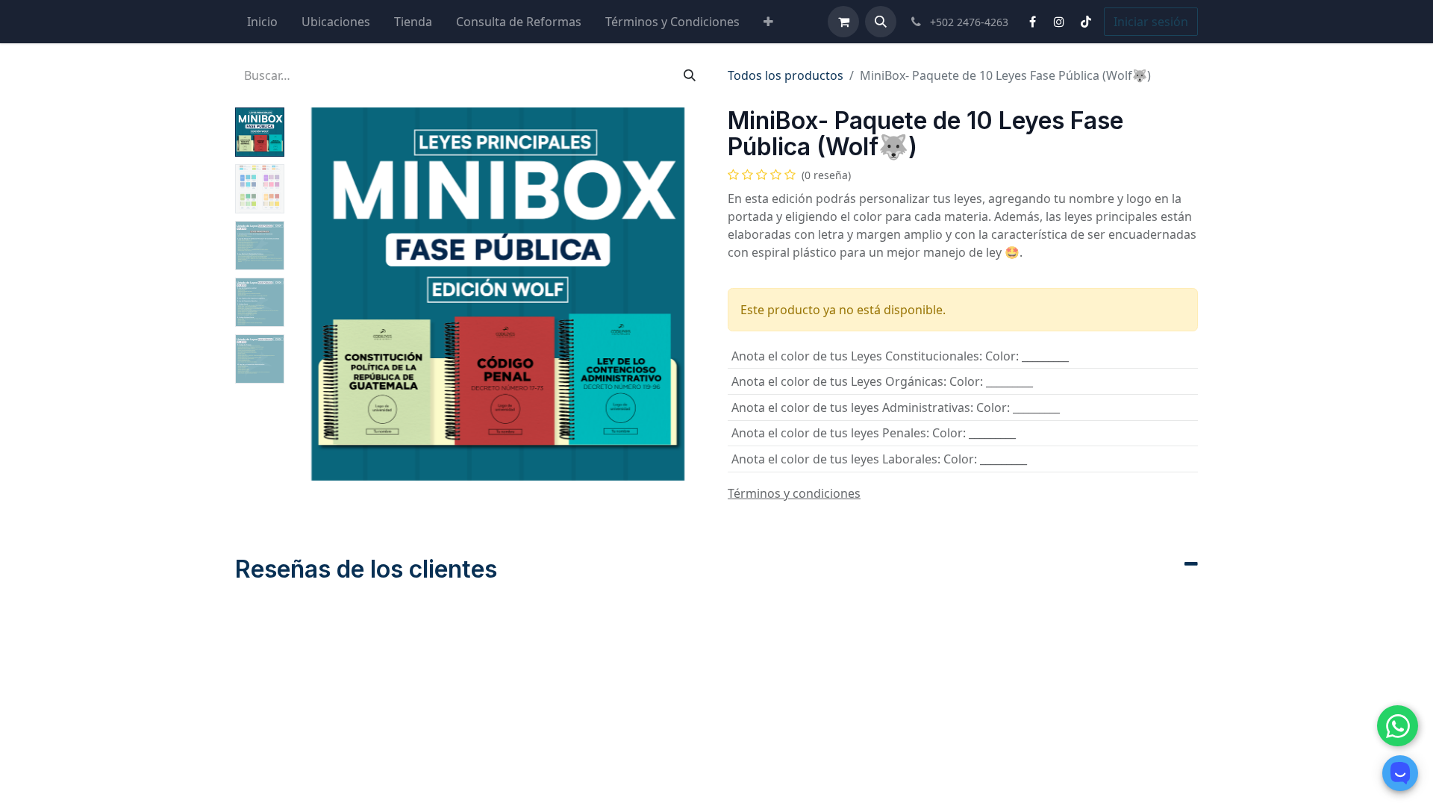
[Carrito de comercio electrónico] (843, 21)
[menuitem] (262, 22)
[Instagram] (1059, 22)
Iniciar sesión (1151, 21)
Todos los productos (785, 75)
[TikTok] (1086, 22)
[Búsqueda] (689, 75)
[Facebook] (1032, 22)
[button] (880, 21)
